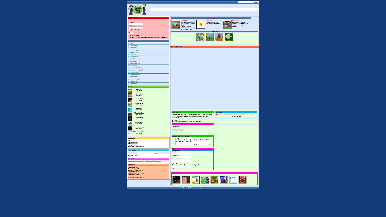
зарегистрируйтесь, (229, 115)
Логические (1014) (135, 67)
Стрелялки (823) (134, 83)
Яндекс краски (133, 145)
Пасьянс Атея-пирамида (136, 146)
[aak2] (137, 14)
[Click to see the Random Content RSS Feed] (149, 161)
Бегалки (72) (133, 49)
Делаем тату (133, 142)
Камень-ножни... (140, 132)
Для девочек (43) (134, 56)
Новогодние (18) (134, 72)
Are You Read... (139, 127)
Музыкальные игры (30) (136, 69)
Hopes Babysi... (139, 103)
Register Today (163, 37)
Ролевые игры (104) (135, 78)
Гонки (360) (133, 54)
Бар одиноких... (139, 98)
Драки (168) (133, 58)
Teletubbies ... (139, 89)
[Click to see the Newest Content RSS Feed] (132, 161)
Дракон (139, 108)
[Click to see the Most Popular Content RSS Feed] (140, 161)
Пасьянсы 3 (132, 141)
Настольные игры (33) (136, 70)
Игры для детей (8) (135, 59)
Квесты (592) (133, 61)
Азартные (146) (134, 45)
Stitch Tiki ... (139, 94)
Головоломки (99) (135, 52)
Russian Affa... (139, 113)
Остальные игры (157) (136, 74)
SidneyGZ (141, 173)
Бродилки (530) (134, 50)
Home (131, 43)
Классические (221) (135, 63)
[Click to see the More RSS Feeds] (157, 161)
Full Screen (175, 121)
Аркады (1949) (134, 47)
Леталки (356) (133, 65)
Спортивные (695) (135, 79)
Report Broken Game (195, 121)
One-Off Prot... (140, 117)
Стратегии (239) (134, 81)
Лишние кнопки (133, 143)
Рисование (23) (134, 76)
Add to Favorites (183, 121)
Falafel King (139, 122)
